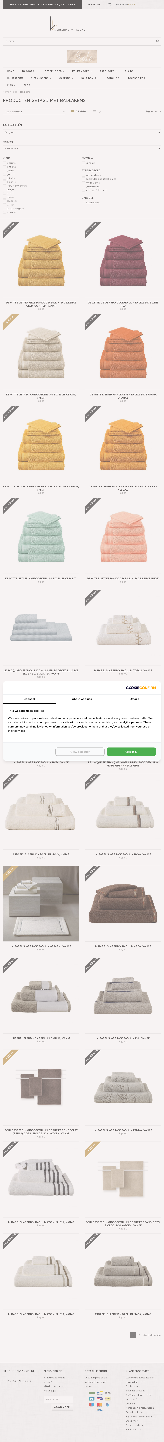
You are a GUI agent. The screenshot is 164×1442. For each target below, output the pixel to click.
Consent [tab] (29, 699)
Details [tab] (134, 699)
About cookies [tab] (82, 699)
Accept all (131, 751)
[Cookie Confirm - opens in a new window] (141, 688)
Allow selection (80, 751)
